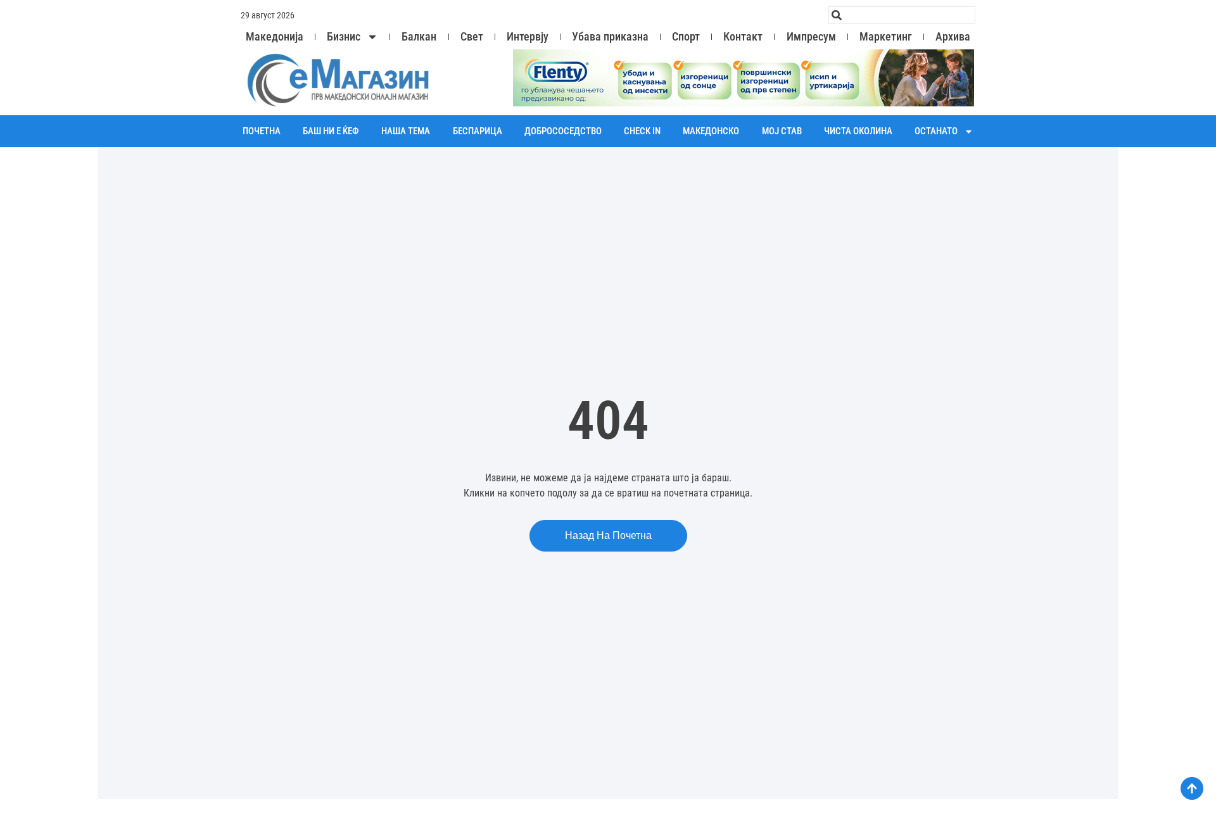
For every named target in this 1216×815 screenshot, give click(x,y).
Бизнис (343, 36)
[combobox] (901, 15)
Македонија (274, 36)
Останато (936, 131)
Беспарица (477, 131)
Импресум (811, 36)
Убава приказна (610, 36)
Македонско (711, 131)
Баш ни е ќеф (331, 131)
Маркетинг (885, 36)
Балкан (419, 36)
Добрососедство (563, 131)
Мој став (782, 131)
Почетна (262, 131)
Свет (471, 36)
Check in (642, 131)
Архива (952, 36)
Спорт (686, 36)
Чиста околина (858, 131)
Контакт (743, 36)
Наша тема (405, 131)
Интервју (527, 36)
